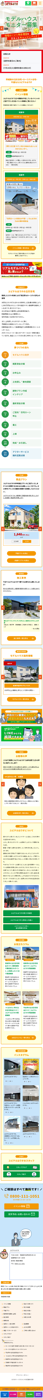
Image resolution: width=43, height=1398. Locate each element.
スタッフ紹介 (21, 1174)
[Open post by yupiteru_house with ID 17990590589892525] (31, 1067)
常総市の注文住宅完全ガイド (14, 1366)
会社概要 (26, 1324)
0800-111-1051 (25, 1196)
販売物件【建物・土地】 (10, 1314)
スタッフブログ (21, 1167)
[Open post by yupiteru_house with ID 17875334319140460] (31, 1093)
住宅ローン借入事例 (9, 1324)
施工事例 (6, 1317)
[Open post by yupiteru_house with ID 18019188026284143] (12, 1093)
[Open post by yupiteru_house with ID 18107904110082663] (12, 1067)
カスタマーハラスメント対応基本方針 (22, 1379)
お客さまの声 (27, 1317)
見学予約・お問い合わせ (19, 1214)
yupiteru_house (12, 1060)
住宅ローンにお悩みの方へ (11, 1327)
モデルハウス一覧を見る (20, 699)
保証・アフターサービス (10, 1330)
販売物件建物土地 (38, 1394)
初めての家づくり (28, 1304)
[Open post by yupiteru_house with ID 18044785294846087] (31, 1124)
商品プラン (7, 1307)
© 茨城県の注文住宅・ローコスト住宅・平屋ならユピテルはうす (21, 1389)
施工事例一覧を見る (21, 638)
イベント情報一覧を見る (20, 248)
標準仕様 (6, 1320)
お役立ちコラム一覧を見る (21, 1037)
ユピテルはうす (14, 1250)
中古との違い (27, 1314)
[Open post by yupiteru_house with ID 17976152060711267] (12, 1124)
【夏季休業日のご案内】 (12, 60)
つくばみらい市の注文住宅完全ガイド (16, 1356)
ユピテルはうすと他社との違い (21, 920)
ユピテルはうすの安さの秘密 (21, 913)
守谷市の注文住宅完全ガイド (14, 1352)
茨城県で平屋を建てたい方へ (14, 1362)
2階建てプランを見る (21, 560)
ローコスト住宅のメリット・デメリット (16, 1349)
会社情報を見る (21, 927)
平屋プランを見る (22, 553)
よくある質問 (27, 1327)
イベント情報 (19, 1206)
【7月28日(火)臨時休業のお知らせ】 (17, 68)
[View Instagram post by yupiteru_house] (19, 1073)
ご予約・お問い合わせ (30, 1330)
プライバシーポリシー (22, 1375)
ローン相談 (13, 1394)
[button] (21, 47)
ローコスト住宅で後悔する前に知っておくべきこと (20, 1346)
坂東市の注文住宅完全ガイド (14, 1359)
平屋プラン (7, 1310)
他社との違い (27, 1310)
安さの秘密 (27, 1307)
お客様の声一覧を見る (20, 813)
